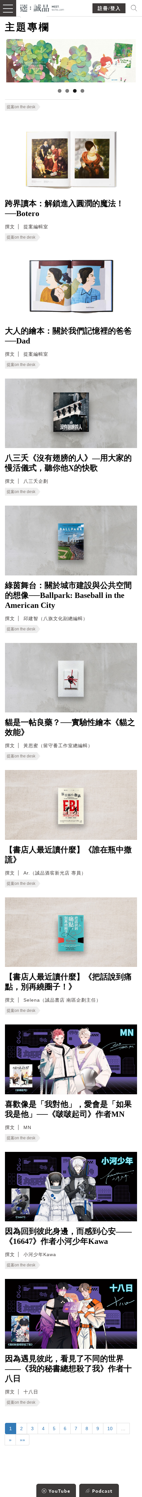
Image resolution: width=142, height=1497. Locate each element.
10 (110, 1428)
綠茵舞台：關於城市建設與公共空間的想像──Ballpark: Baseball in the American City (68, 595)
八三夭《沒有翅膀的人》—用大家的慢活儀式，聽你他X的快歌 (68, 463)
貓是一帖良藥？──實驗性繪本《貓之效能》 (70, 727)
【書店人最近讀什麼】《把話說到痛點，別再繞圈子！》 (68, 982)
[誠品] (42, 7)
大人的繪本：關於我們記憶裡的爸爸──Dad (68, 336)
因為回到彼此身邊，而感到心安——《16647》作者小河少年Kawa (68, 1236)
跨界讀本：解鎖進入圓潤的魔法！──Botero (64, 208)
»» (22, 1439)
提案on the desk (21, 107)
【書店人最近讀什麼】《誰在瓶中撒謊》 (68, 854)
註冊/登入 (109, 8)
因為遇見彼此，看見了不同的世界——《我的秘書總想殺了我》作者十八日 (68, 1368)
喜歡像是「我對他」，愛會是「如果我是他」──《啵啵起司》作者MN (68, 1109)
